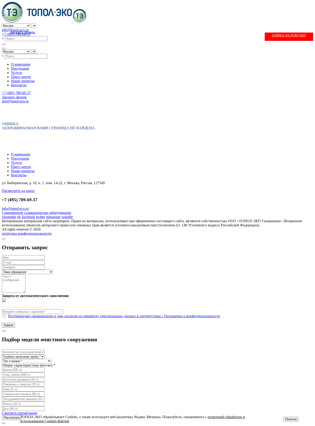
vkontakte (9, 217)
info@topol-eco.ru (15, 30)
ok (19, 217)
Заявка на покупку (289, 35)
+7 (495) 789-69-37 (16, 93)
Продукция (20, 68)
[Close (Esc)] (4, 239)
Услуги (16, 73)
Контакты (19, 85)
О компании (20, 64)
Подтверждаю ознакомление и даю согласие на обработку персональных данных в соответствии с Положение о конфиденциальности (114, 316)
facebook (28, 217)
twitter (40, 217)
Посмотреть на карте (18, 191)
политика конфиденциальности (27, 233)
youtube (67, 217)
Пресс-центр (21, 77)
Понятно (291, 419)
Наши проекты (23, 81)
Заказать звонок (22, 32)
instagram (53, 217)
